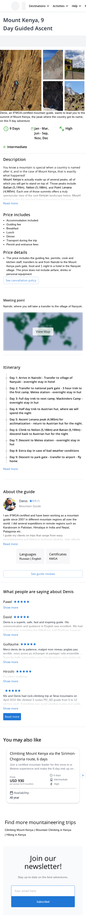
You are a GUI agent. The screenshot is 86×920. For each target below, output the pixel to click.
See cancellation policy (21, 280)
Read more (10, 203)
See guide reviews (43, 574)
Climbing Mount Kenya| (20, 829)
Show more (10, 607)
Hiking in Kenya (16, 834)
